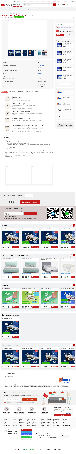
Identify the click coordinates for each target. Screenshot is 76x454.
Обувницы (43, 420)
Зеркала (42, 425)
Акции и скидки (16, 1)
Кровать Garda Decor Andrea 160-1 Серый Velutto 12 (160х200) (49, 259)
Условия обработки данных (52, 437)
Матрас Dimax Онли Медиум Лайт (28, 228)
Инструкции (49, 435)
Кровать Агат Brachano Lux (7, 258)
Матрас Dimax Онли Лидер (46, 228)
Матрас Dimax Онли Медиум (7, 228)
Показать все (65, 83)
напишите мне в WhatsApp (10, 216)
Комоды (28, 425)
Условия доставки (41, 430)
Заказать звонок (30, 214)
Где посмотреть (63, 433)
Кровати (28, 420)
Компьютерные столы (57, 420)
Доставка (31, 1)
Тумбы (28, 423)
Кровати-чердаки (22, 423)
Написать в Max (27, 434)
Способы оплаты (50, 431)
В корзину (61, 34)
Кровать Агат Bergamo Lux (27, 258)
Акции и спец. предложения (52, 430)
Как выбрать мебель (45, 1)
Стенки (33, 420)
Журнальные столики (36, 423)
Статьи (48, 433)
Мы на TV (37, 1)
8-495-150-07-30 (17, 3)
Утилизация (40, 437)
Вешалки (43, 423)
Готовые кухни (7, 425)
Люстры (64, 420)
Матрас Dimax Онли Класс (7, 348)
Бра (63, 422)
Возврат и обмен (41, 431)
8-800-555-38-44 (17, 4)
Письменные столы (56, 422)
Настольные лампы (66, 425)
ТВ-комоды (34, 425)
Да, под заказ (41, 65)
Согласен (63, 415)
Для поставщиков (41, 435)
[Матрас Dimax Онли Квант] (11, 53)
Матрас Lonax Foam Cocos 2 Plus (28, 288)
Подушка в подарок (20, 17)
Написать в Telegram (27, 432)
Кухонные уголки (7, 423)
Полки (48, 425)
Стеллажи (48, 423)
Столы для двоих (56, 425)
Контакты (24, 1)
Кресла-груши (15, 423)
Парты (20, 425)
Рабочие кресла (56, 423)
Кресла (14, 420)
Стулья (5, 422)
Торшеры (64, 423)
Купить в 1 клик (69, 34)
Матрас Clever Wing (6, 288)
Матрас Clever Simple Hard (46, 288)
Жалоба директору (41, 433)
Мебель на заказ (56, 1)
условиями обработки (22, 218)
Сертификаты (62, 431)
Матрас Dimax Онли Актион (27, 348)
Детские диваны (22, 422)
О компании (62, 430)
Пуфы (14, 422)
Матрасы (28, 422)
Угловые (48, 422)
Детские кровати (22, 420)
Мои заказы (64, 1)
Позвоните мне (18, 6)
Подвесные (15, 425)
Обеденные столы (7, 420)
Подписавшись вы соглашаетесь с (20, 403)
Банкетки (43, 422)
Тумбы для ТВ (34, 422)
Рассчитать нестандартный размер (65, 27)
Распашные (49, 420)
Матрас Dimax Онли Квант (7, 318)
